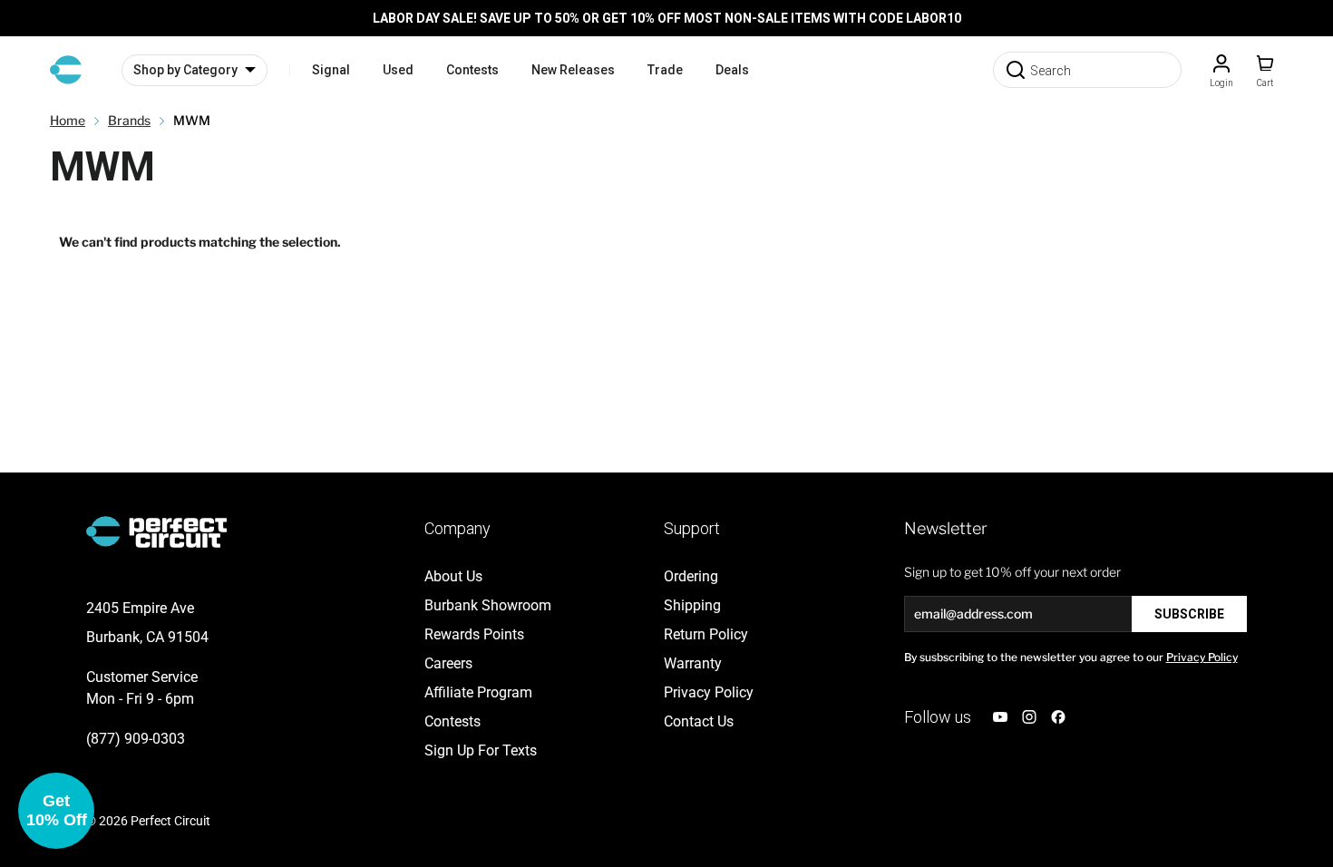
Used (398, 70)
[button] (56, 811)
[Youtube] (1000, 717)
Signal (331, 70)
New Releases (573, 70)
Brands (129, 120)
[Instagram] (1029, 717)
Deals (732, 70)
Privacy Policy (1202, 657)
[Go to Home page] (66, 69)
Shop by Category (185, 70)
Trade (665, 70)
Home (67, 120)
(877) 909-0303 (135, 738)
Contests (472, 70)
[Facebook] (1058, 717)
